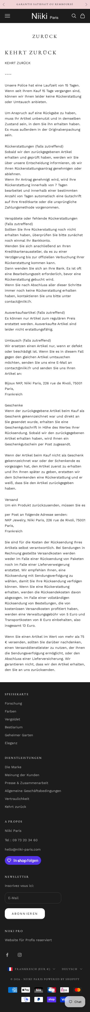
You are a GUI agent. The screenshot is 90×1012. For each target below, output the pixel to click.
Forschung (13, 703)
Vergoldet (12, 719)
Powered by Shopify (61, 979)
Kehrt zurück (15, 807)
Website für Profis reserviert (28, 940)
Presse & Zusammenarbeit (26, 783)
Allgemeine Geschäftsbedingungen (33, 791)
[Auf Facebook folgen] (7, 954)
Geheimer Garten (19, 735)
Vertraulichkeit (17, 799)
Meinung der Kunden (22, 775)
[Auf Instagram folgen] (19, 954)
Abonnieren (25, 913)
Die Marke (13, 767)
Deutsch (70, 969)
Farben (10, 711)
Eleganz (11, 743)
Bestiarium (14, 727)
